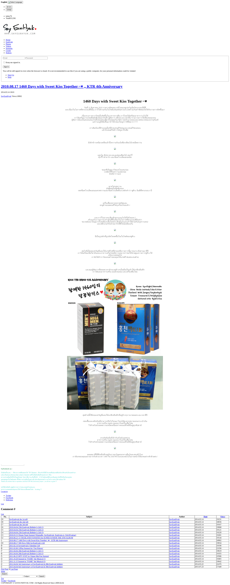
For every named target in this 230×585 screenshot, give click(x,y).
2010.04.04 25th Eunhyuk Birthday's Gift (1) (26, 527)
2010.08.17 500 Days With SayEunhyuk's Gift (27, 543)
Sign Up (11, 75)
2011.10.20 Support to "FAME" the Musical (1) (27, 559)
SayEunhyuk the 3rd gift (18, 525)
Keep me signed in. (13, 62)
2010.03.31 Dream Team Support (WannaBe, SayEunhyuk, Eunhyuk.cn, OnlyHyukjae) (42, 535)
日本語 (9, 10)
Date (205, 517)
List (2, 504)
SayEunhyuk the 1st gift (18, 519)
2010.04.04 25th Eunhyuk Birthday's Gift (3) (26, 532)
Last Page (14, 569)
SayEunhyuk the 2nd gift (18, 522)
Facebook (9, 498)
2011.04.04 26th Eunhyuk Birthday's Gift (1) (26, 551)
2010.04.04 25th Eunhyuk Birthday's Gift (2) (26, 530)
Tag (2, 579)
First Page (5, 569)
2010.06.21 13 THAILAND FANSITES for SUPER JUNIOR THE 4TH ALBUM (41, 538)
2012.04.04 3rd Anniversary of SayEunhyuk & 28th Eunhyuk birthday (36, 564)
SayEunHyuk (6, 96)
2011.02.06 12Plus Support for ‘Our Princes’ (26, 548)
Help (9, 77)
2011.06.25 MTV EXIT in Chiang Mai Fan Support (29, 556)
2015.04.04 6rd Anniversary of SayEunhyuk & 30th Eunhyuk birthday (36, 567)
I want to (4, 491)
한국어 (9, 7)
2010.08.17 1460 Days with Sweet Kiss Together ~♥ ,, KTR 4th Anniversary (62, 86)
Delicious (9, 500)
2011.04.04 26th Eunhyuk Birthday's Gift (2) (26, 554)
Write (3, 571)
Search (4, 574)
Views (222, 517)
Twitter (8, 496)
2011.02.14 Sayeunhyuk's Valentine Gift (24, 546)
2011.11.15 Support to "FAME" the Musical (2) (27, 561)
